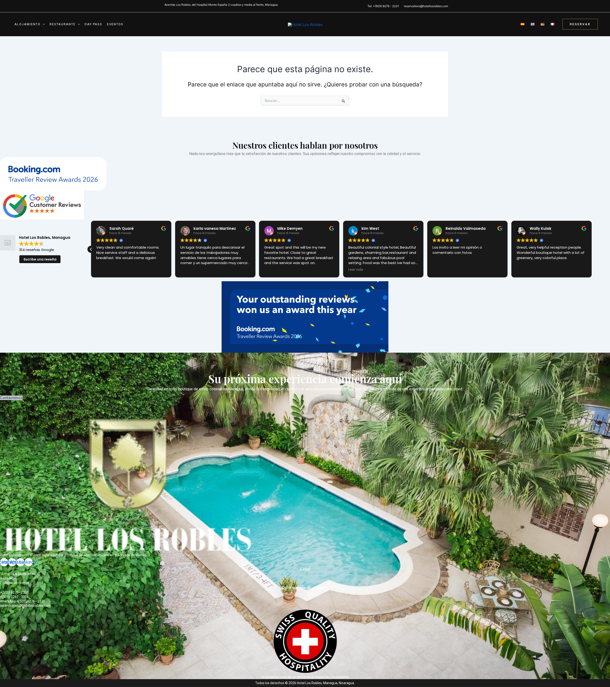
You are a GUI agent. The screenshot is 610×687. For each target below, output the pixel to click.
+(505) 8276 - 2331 (14, 592)
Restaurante (63, 24)
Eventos (115, 24)
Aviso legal (8, 578)
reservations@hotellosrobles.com (426, 6)
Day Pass (93, 24)
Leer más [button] (439, 270)
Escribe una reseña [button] (40, 259)
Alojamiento (28, 24)
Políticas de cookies (14, 583)
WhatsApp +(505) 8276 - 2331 (22, 601)
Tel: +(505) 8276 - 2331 (383, 6)
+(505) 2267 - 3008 (14, 597)
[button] (43, 24)
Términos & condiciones (18, 574)
